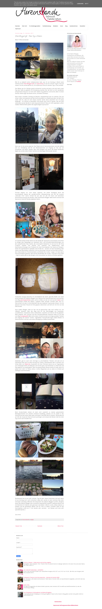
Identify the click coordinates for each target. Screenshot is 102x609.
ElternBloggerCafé (29, 83)
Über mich (24, 26)
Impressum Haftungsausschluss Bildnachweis (65, 605)
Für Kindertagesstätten (34, 26)
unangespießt (24, 316)
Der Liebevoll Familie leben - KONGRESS (33, 570)
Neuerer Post (18, 526)
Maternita (27, 364)
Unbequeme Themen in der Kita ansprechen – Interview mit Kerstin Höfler (41, 577)
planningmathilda (25, 300)
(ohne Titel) (26, 585)
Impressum (18, 28)
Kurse (61, 26)
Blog (66, 26)
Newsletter (82, 26)
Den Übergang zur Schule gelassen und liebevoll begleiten (38, 592)
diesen (59, 300)
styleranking (40, 83)
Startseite (17, 26)
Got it (86, 3)
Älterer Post (60, 526)
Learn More (80, 3)
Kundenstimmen (74, 26)
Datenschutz (58, 601)
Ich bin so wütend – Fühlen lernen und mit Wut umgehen (37, 562)
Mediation (55, 26)
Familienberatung (46, 26)
